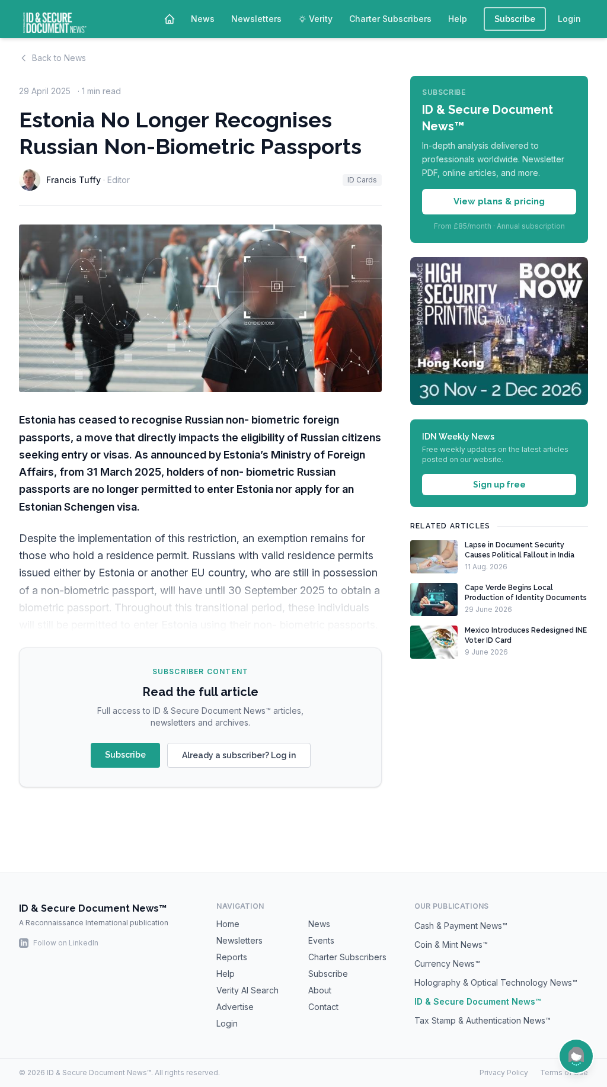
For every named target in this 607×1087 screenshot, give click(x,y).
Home (227, 924)
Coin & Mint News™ (451, 944)
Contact (323, 1007)
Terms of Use (564, 1072)
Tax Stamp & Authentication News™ (482, 1020)
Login (569, 19)
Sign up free (499, 484)
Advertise (235, 1007)
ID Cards (362, 179)
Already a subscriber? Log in (239, 755)
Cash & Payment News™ (460, 926)
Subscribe (514, 19)
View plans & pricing (499, 201)
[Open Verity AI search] (576, 1056)
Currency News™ (447, 963)
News (203, 19)
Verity (321, 19)
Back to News (59, 58)
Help (457, 19)
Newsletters (256, 19)
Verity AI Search (247, 990)
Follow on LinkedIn (65, 942)
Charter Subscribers (390, 19)
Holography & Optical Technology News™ (495, 982)
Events (321, 940)
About (319, 990)
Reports (231, 957)
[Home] (169, 19)
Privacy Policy (504, 1072)
